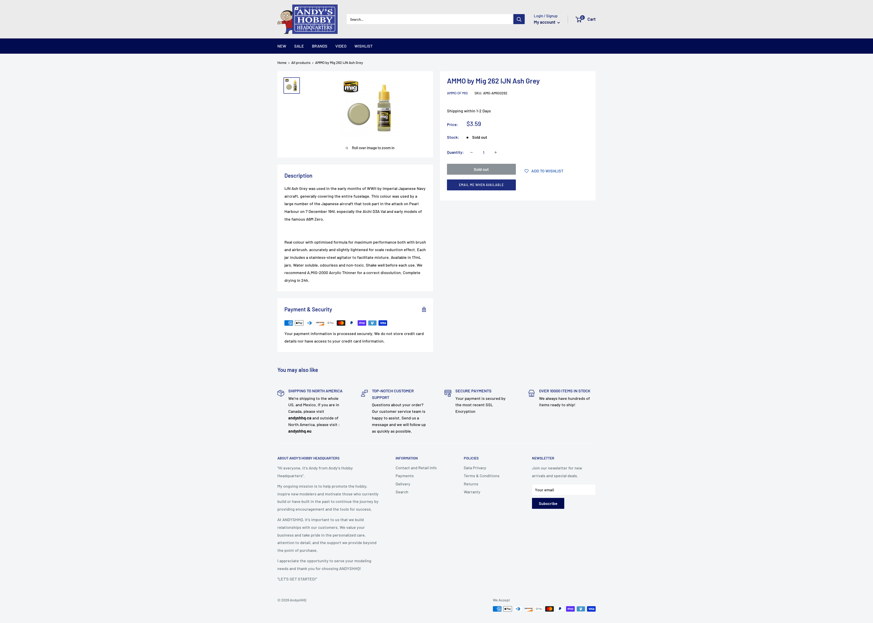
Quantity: (455, 152)
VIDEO (340, 45)
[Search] (519, 19)
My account (545, 22)
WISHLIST (363, 45)
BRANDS (319, 45)
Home (282, 62)
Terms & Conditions (481, 475)
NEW (281, 45)
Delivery (403, 483)
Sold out (481, 169)
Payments (405, 475)
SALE (299, 45)
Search (402, 491)
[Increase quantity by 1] (495, 152)
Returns (471, 483)
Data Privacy (475, 467)
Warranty (472, 491)
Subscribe (548, 503)
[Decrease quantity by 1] (471, 152)
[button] (516, 185)
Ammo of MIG (457, 93)
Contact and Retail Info (416, 467)
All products (301, 62)
